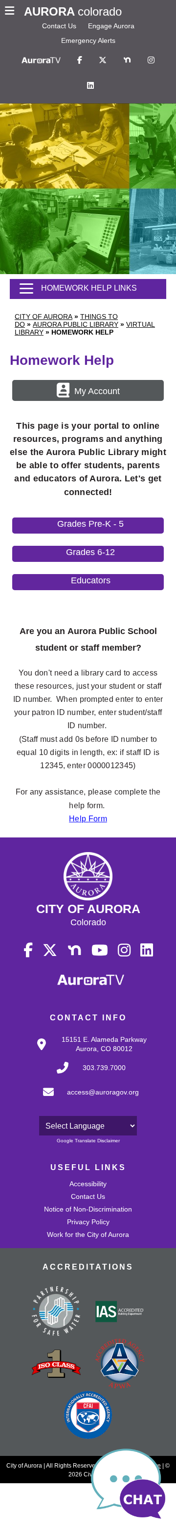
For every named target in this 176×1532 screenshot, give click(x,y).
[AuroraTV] (41, 60)
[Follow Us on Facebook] (79, 60)
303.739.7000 (104, 1068)
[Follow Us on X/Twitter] (103, 60)
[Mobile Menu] (12, 12)
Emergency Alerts (88, 40)
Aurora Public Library (75, 324)
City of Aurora (43, 316)
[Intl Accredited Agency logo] (88, 1416)
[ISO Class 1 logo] (56, 1365)
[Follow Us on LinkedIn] (90, 85)
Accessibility (88, 1184)
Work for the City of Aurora (88, 1234)
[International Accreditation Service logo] (119, 1312)
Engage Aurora (111, 26)
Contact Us (59, 26)
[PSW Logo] (56, 1312)
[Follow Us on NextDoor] (127, 60)
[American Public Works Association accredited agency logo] (119, 1365)
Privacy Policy (88, 1222)
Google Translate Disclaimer (88, 1140)
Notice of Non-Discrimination (88, 1209)
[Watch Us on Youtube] (99, 950)
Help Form (88, 819)
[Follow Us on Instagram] (151, 60)
